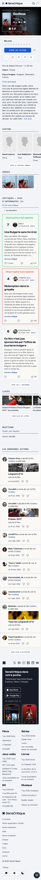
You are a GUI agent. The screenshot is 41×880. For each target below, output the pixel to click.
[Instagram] (23, 664)
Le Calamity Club (28, 764)
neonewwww (14, 592)
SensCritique (6, 10)
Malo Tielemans (15, 549)
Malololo (12, 606)
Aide (4, 831)
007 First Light (8, 765)
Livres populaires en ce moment (28, 777)
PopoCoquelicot (15, 637)
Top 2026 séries (28, 736)
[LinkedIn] (32, 664)
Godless (27, 10)
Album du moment (29, 805)
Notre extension (9, 827)
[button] (37, 3)
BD (4, 785)
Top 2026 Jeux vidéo (8, 759)
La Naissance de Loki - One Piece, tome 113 (9, 799)
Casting (6, 129)
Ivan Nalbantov (24, 154)
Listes (6, 391)
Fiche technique (9, 82)
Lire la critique (10, 259)
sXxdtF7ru (13, 534)
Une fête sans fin (9, 793)
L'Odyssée (6, 745)
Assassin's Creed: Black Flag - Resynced (9, 771)
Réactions (8, 427)
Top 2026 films (8, 736)
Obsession (6, 740)
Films (14, 10)
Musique (26, 785)
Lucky (24, 743)
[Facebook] (19, 664)
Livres (25, 754)
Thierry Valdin (14, 563)
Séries (25, 731)
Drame (20, 10)
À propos (6, 819)
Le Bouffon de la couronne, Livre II (29, 770)
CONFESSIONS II (29, 795)
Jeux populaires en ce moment (10, 779)
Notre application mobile (12, 823)
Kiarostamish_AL (16, 577)
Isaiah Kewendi (24, 330)
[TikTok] (28, 664)
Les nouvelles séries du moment (29, 748)
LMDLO (21, 224)
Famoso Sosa (14, 458)
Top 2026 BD (8, 789)
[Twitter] (14, 664)
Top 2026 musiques (29, 790)
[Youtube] (37, 664)
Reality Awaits (27, 800)
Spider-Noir (26, 739)
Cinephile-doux (25, 278)
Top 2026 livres (28, 759)
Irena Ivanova (8, 154)
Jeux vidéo (9, 754)
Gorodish (12, 489)
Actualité (6, 749)
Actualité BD (7, 806)
